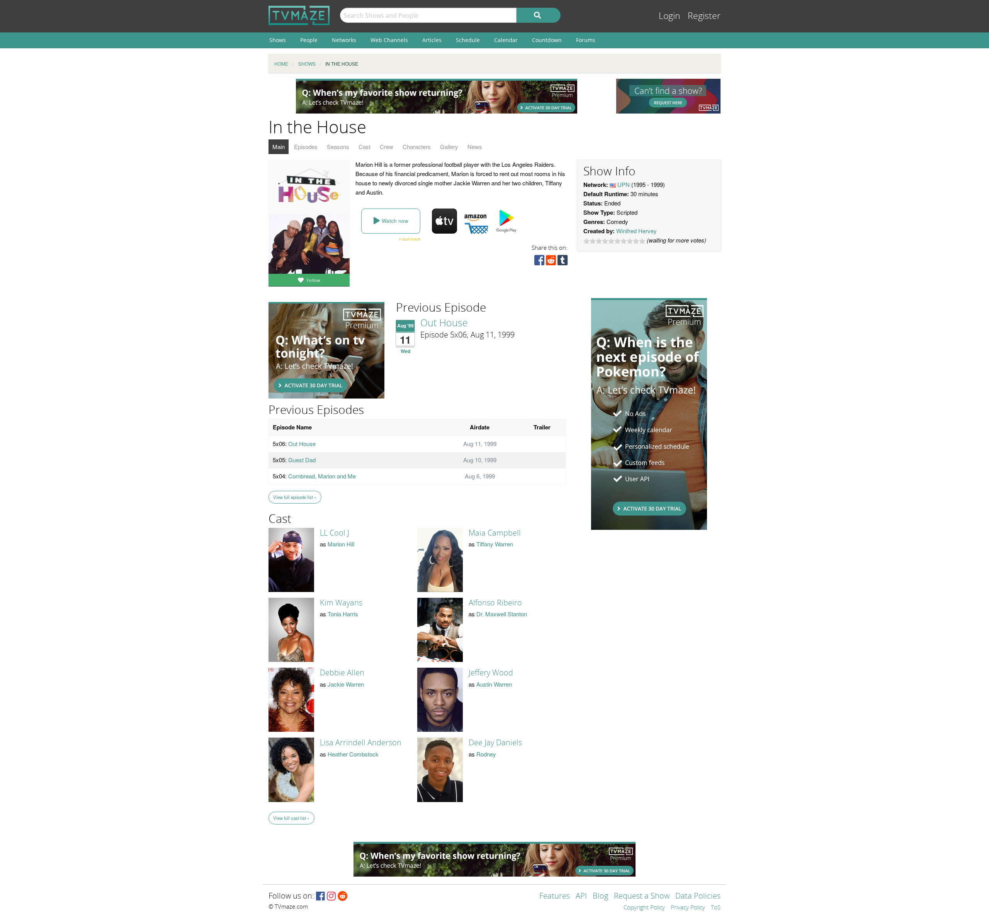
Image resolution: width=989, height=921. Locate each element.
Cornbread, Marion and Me (322, 476)
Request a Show (642, 896)
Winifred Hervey (636, 231)
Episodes (306, 146)
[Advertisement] (436, 96)
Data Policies (698, 896)
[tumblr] (562, 262)
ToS (716, 908)
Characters (417, 146)
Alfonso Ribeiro (495, 602)
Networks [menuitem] (344, 40)
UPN (623, 184)
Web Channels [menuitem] (389, 40)
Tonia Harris (343, 614)
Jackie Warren (346, 684)
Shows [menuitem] (277, 40)
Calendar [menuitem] (506, 40)
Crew (386, 146)
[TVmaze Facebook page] (320, 896)
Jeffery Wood (491, 672)
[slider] (614, 241)
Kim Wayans (341, 602)
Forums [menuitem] (585, 40)
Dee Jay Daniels (495, 742)
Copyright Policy (644, 908)
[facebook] (539, 262)
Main (278, 146)
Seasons (338, 146)
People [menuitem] (309, 40)
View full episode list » (294, 497)
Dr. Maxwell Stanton (501, 614)
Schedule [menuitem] (468, 40)
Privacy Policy (688, 908)
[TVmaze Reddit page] (343, 896)
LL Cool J (334, 533)
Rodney (486, 754)
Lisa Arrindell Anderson (360, 742)
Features (554, 896)
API (581, 896)
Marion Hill (341, 544)
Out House (444, 323)
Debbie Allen (342, 672)
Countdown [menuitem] (547, 40)
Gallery (449, 146)
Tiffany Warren (494, 544)
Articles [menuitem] (432, 40)
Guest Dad (302, 460)
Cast (364, 146)
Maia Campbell (495, 533)
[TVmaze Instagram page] (331, 896)
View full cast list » (291, 818)
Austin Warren (494, 684)
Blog (600, 896)
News (474, 146)
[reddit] (551, 262)
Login (669, 16)
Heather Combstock (353, 754)
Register (704, 16)
